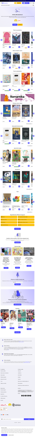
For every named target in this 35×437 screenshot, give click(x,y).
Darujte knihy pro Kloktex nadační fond (23, 385)
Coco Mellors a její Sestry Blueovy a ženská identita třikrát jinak (17, 259)
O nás (1, 381)
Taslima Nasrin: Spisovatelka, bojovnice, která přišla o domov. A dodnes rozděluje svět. (6, 260)
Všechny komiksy (17, 332)
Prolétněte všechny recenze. (26, 362)
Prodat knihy (20, 24)
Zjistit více (30, 432)
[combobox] (17, 5)
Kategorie (19, 377)
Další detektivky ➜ (29, 189)
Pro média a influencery (4, 396)
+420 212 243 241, (23, 391)
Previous (1, 320)
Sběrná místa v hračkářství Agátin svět (23, 381)
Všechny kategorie (17, 228)
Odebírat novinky (17, 284)
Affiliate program (3, 398)
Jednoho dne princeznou (11, 323)
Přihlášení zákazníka (3, 377)
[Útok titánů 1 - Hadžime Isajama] (5, 316)
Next (34, 320)
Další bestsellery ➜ (29, 123)
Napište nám (19, 422)
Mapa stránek (16, 422)
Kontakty (2, 400)
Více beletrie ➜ (29, 145)
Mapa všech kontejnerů (17, 304)
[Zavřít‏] (34, 1)
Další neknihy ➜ (29, 212)
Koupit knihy (14, 24)
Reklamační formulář (3, 379)
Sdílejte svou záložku (3, 383)
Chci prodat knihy (17, 242)
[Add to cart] (10, 47)
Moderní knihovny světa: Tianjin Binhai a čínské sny (29, 258)
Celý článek (17, 267)
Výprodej (19, 379)
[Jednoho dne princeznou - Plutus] (13, 316)
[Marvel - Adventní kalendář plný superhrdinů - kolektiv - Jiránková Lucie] (30, 316)
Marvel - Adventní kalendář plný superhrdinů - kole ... (30, 324)
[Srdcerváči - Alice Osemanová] (22, 316)
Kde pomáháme (20, 383)
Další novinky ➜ (29, 92)
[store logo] (5, 3)
